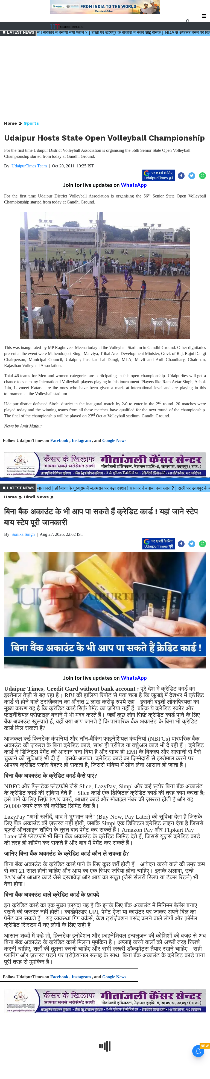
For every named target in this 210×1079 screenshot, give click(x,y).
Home (10, 123)
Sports (31, 123)
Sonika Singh (23, 534)
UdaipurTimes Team (29, 166)
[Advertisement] (105, 78)
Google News (114, 440)
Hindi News (36, 496)
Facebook (59, 440)
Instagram (81, 440)
